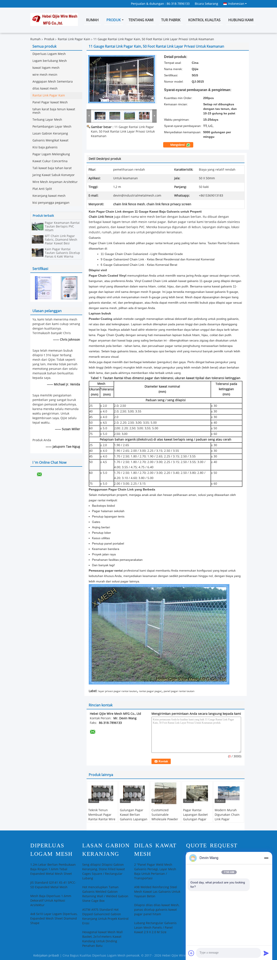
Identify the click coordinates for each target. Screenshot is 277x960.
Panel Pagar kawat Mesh (50, 102)
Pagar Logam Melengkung (51, 154)
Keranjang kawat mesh (49, 196)
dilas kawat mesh (45, 88)
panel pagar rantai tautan (179, 691)
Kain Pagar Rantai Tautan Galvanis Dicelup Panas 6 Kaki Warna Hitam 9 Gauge (62, 254)
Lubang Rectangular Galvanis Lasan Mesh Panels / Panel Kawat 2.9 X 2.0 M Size (155, 927)
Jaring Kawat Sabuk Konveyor (53, 175)
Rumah (92, 20)
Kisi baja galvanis (45, 147)
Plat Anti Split (42, 189)
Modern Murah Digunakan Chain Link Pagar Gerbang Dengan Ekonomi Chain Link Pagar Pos (227, 821)
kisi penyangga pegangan (50, 203)
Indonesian (236, 3)
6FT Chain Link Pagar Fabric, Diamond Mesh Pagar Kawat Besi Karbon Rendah (61, 241)
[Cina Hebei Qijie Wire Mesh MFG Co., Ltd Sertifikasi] (43, 288)
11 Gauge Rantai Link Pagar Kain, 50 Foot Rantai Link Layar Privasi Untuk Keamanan (123, 131)
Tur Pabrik (170, 20)
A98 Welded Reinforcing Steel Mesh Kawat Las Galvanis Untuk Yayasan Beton (157, 891)
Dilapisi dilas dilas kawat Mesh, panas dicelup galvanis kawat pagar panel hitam (156, 909)
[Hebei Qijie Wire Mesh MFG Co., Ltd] (154, 116)
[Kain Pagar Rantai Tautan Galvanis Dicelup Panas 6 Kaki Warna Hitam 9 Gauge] (37, 252)
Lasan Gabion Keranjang (50, 133)
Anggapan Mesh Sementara (52, 81)
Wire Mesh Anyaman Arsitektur (55, 182)
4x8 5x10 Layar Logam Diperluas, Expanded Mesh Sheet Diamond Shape (53, 918)
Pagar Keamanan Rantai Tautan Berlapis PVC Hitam (62, 226)
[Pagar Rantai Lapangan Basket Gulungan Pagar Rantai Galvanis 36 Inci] (197, 793)
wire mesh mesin (44, 75)
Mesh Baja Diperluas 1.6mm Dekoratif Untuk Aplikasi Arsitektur (50, 900)
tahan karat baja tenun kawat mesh (53, 111)
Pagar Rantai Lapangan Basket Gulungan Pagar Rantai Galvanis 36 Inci (196, 819)
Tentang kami (141, 20)
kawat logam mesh (46, 68)
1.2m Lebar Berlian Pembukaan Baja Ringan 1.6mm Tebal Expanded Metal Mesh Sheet (53, 869)
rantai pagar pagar (150, 691)
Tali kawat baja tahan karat (52, 168)
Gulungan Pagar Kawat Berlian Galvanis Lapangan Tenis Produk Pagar (134, 817)
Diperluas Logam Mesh (49, 54)
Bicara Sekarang (206, 4)
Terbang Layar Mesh (47, 120)
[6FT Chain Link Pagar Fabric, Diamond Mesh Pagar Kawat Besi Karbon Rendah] (37, 239)
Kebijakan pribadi (46, 955)
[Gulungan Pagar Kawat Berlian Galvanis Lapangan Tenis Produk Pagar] (134, 793)
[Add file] (191, 953)
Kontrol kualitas (204, 20)
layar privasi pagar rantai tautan (117, 691)
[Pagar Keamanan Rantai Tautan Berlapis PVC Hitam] (37, 226)
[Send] (266, 953)
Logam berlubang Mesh (49, 61)
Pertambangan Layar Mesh (51, 126)
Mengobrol (177, 145)
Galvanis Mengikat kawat (50, 140)
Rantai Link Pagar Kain (74, 39)
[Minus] (266, 858)
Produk (113, 20)
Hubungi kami (240, 20)
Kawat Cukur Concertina (50, 161)
